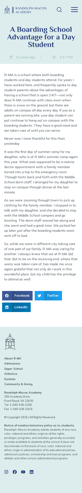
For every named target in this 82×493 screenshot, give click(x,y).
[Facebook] (15, 472)
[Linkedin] (31, 472)
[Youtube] (23, 472)
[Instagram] (6, 472)
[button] (59, 9)
